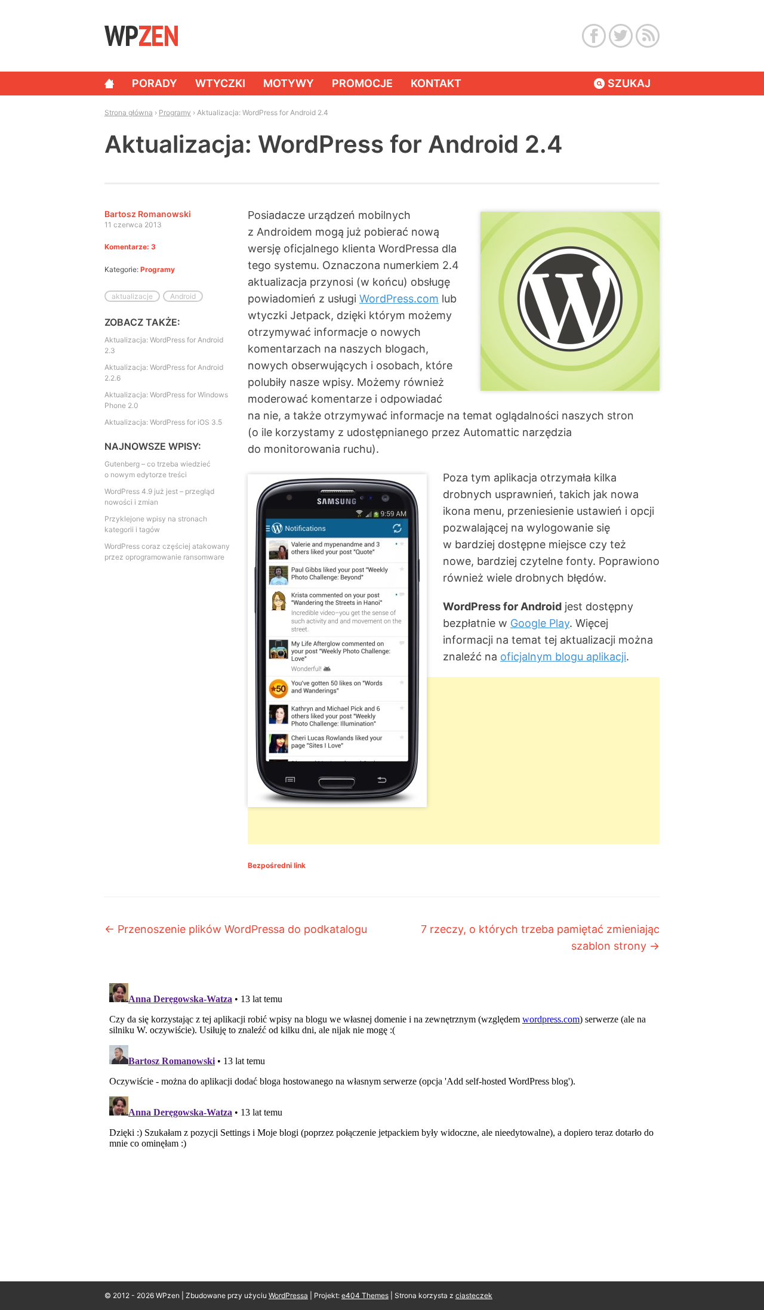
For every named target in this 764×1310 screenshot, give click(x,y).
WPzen (141, 35)
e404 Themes (365, 1295)
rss (648, 36)
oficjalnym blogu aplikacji (563, 656)
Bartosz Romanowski (147, 214)
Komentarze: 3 (130, 246)
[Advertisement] (454, 906)
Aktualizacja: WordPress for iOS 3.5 (163, 422)
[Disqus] (382, 1127)
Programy (175, 112)
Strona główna (109, 83)
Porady (154, 83)
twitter (621, 36)
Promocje (362, 83)
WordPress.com (399, 298)
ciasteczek (473, 1295)
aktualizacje (132, 296)
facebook (594, 36)
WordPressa (288, 1295)
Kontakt (436, 83)
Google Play (539, 623)
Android (183, 296)
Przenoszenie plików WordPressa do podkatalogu (235, 929)
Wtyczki (220, 83)
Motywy (288, 83)
